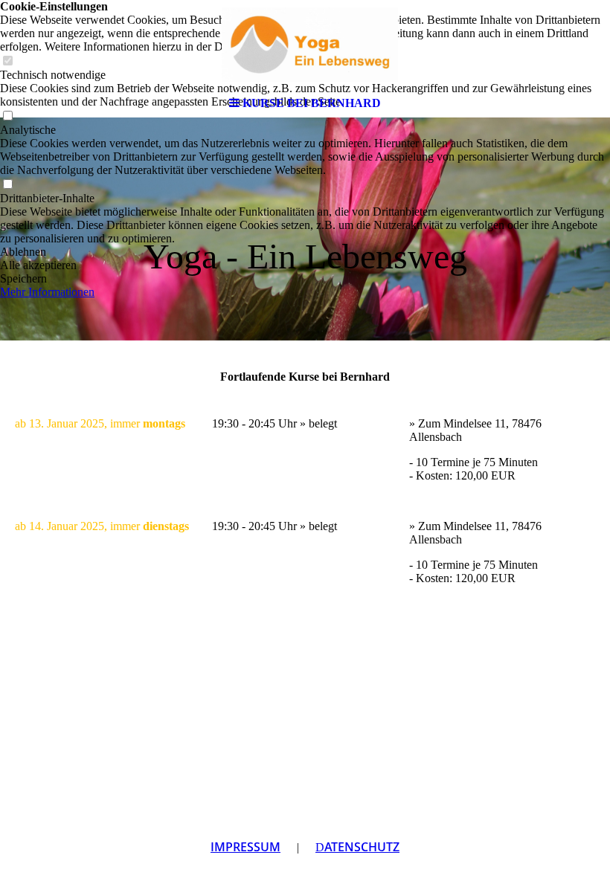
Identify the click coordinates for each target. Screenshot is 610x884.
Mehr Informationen (47, 291)
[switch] (7, 184)
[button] (305, 252)
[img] (305, 44)
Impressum (245, 847)
